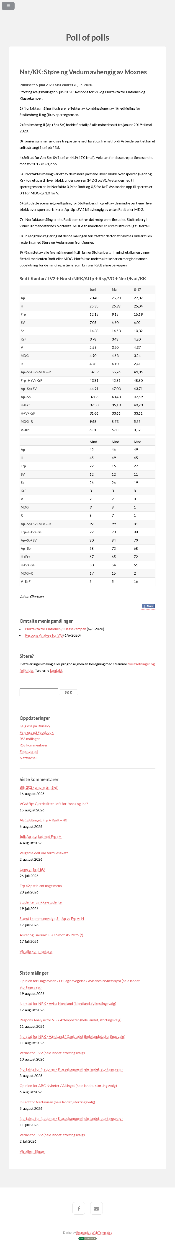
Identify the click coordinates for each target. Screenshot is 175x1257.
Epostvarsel (29, 751)
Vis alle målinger (32, 1151)
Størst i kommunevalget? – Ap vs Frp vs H (52, 918)
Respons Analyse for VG (44, 635)
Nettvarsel (28, 758)
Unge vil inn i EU (32, 869)
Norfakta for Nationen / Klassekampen (55, 629)
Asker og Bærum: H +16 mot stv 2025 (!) (51, 935)
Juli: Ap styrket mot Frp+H (41, 836)
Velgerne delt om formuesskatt (44, 853)
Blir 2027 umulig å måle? (39, 787)
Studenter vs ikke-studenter (41, 902)
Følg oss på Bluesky (35, 726)
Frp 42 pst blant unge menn (41, 885)
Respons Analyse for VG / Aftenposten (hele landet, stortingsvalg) (70, 1020)
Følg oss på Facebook (37, 732)
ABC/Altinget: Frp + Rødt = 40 (43, 820)
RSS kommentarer (34, 745)
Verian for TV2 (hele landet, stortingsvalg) (52, 1053)
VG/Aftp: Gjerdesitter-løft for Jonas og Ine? (54, 803)
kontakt (56, 670)
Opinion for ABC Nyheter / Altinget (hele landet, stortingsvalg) (68, 1085)
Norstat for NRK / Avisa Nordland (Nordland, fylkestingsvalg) (68, 1003)
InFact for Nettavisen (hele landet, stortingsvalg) (57, 1102)
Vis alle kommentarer (36, 951)
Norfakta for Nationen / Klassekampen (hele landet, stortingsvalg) (71, 1069)
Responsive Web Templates (94, 1232)
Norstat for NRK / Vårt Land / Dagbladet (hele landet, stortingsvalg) (72, 1036)
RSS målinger (30, 738)
